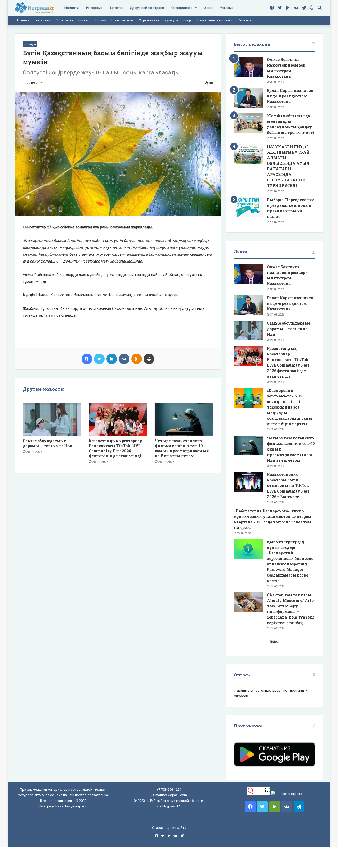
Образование (149, 20)
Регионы (244, 20)
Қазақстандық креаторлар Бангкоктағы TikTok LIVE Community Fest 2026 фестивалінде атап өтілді (115, 448)
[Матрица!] (34, 8)
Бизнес (83, 20)
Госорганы (43, 20)
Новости (71, 8)
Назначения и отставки (215, 20)
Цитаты (116, 8)
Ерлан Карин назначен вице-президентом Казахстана (290, 96)
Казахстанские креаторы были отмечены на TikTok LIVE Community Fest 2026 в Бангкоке (288, 485)
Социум (100, 20)
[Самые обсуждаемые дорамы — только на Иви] (52, 419)
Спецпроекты (182, 8)
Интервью (94, 8)
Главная (23, 20)
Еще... (274, 641)
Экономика (64, 20)
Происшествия (122, 20)
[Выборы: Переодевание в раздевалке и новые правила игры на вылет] (248, 207)
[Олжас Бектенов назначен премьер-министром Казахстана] (248, 67)
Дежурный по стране (147, 8)
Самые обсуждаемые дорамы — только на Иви (48, 443)
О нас (208, 8)
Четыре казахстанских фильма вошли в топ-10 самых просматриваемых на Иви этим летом (182, 448)
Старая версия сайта (169, 828)
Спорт (187, 20)
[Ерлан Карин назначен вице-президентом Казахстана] (248, 98)
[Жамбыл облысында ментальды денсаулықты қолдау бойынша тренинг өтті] (248, 123)
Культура (171, 20)
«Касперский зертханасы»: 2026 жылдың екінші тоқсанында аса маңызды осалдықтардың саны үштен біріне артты (289, 407)
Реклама (226, 8)
